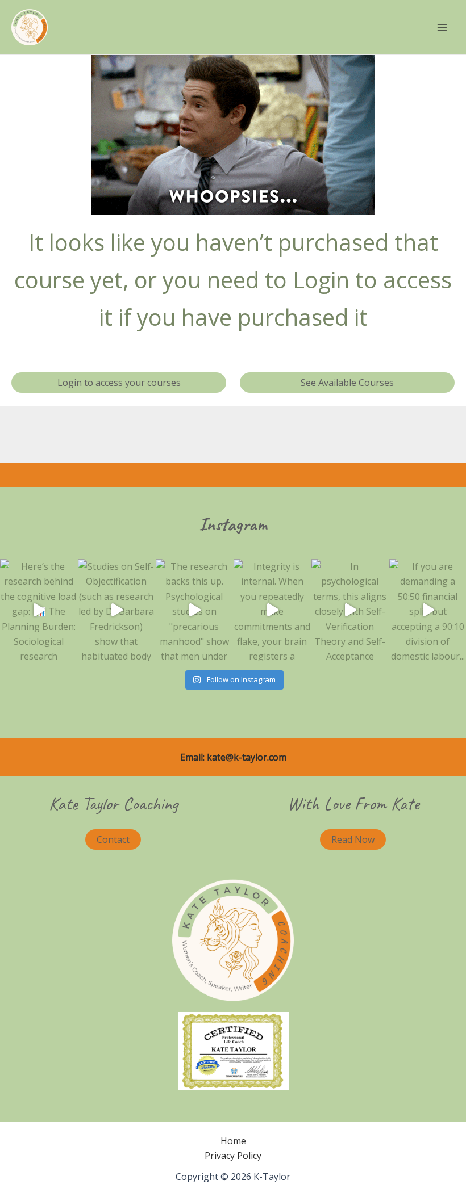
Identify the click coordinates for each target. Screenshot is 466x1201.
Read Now (353, 839)
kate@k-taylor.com (246, 757)
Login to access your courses (119, 382)
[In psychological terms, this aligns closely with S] (349, 610)
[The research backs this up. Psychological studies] (194, 610)
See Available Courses (347, 382)
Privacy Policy (233, 1155)
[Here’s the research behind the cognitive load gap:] (38, 610)
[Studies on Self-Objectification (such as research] (116, 610)
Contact (113, 839)
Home (233, 1141)
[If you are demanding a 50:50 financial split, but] (427, 610)
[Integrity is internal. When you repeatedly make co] (272, 610)
